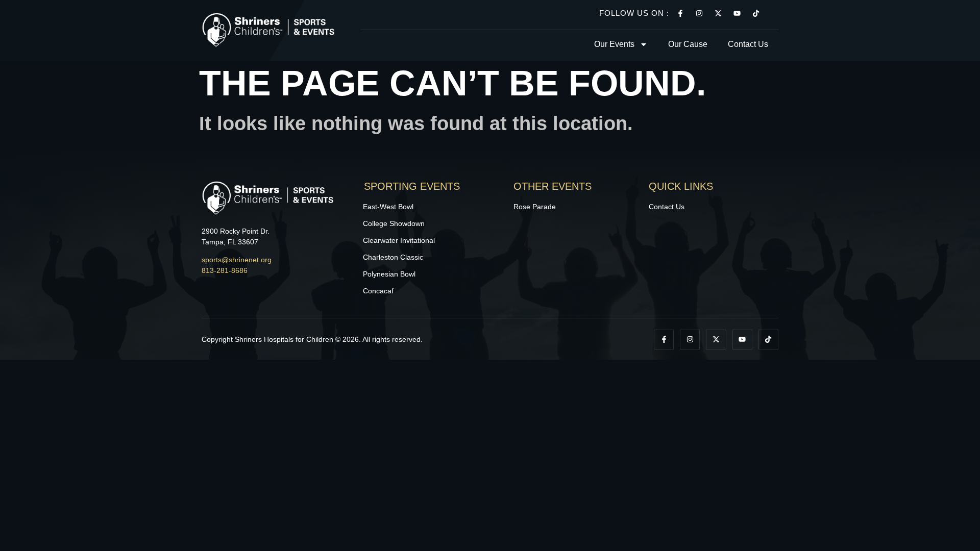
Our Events (614, 44)
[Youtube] (737, 13)
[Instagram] (699, 13)
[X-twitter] (718, 13)
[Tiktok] (756, 13)
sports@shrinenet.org (237, 260)
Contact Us (748, 44)
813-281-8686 (225, 270)
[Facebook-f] (680, 13)
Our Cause (687, 44)
